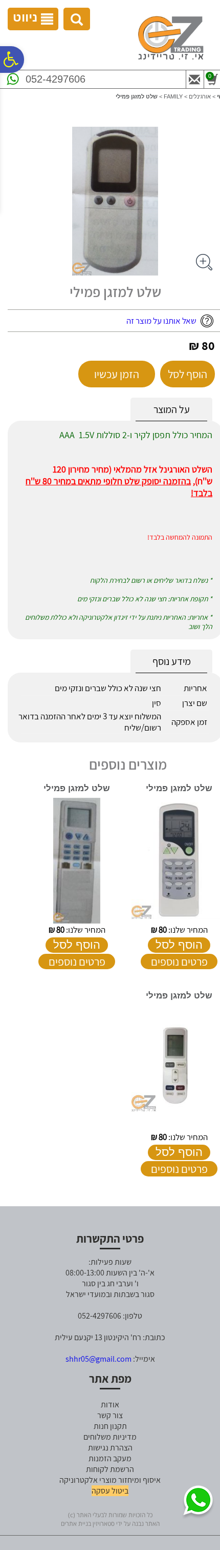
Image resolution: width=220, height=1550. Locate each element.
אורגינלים (200, 96)
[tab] (171, 409)
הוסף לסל (187, 374)
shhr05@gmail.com (98, 1358)
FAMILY (173, 96)
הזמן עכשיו (116, 374)
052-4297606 (55, 79)
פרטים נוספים (179, 961)
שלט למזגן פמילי (179, 788)
